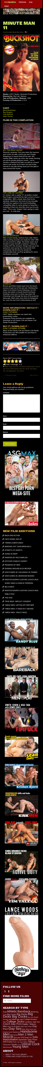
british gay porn (18, 1019)
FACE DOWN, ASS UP (13, 539)
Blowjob (36, 1017)
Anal (4, 1012)
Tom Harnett (20, 371)
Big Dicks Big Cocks (18, 1015)
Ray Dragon (33, 368)
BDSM (33, 1012)
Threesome (7, 1045)
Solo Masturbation (11, 371)
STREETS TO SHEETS (13, 550)
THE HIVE (8, 598)
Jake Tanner (6, 368)
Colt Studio (22, 366)
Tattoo (25, 1042)
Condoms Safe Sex (32, 1022)
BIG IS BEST (9, 587)
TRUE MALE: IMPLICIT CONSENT (18, 601)
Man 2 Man (25, 1034)
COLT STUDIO (10, 312)
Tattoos (31, 1042)
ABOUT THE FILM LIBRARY (16, 1054)
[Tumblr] (8, 991)
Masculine (22, 368)
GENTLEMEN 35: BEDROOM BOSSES (19, 576)
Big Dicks (22, 1014)
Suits (15, 1042)
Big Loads (30, 1017)
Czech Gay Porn (12, 1024)
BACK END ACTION (12, 535)
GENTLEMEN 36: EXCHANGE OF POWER (21, 572)
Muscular (17, 1037)
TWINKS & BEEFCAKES (14, 543)
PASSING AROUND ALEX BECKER (18, 568)
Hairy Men (25, 1029)
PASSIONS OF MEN (12, 565)
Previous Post (11, 375)
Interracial (14, 1035)
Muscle (28, 368)
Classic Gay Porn (13, 366)
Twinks (14, 1045)
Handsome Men (30, 366)
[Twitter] (5, 991)
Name (5, 416)
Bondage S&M (7, 1019)
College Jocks (15, 1021)
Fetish (30, 1026)
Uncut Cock (31, 1044)
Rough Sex (28, 1037)
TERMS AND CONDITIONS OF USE (19, 1056)
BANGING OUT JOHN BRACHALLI (18, 546)
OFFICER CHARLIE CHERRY (16, 561)
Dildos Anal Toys (21, 1026)
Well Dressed (7, 1047)
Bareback (23, 1011)
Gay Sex (15, 1028)
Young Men (20, 1046)
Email (5, 424)
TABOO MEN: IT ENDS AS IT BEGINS (19, 609)
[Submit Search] (5, 1001)
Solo (4, 371)
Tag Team (20, 1042)
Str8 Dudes (8, 1042)
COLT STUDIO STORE (14, 328)
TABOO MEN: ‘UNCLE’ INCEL (16, 612)
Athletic (6, 366)
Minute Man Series (18, 32)
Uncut (19, 1044)
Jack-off (37, 366)
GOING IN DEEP (11, 554)
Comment (6, 392)
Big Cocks (11, 1014)
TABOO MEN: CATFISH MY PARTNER (19, 605)
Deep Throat (11, 1026)
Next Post (33, 375)
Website (5, 432)
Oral (22, 1037)
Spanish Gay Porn (27, 1039)
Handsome (16, 1032)
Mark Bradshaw (14, 368)
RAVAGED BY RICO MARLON (16, 557)
